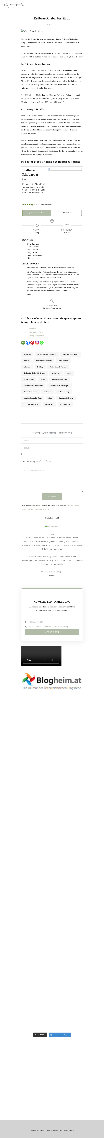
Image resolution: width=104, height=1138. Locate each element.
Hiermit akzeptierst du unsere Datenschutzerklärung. (49, 627)
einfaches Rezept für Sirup (47, 354)
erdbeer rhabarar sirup (44, 361)
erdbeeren (27, 367)
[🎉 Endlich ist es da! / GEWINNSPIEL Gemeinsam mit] (78, 965)
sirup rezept (49, 404)
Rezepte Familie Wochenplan (59, 386)
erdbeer (26, 361)
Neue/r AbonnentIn (35, 622)
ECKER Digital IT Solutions (66, 1130)
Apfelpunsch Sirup (36, 332)
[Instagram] (37, 343)
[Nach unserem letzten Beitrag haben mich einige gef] (78, 776)
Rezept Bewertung (28, 462)
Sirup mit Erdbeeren (66, 398)
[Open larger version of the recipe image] (65, 185)
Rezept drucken (38, 213)
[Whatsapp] (42, 343)
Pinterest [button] (68, 213)
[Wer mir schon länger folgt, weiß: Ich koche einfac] (26, 928)
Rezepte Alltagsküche (59, 379)
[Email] (23, 343)
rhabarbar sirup (63, 392)
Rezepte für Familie (30, 392)
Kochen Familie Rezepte (58, 367)
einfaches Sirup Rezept (71, 354)
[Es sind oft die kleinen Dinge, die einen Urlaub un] (78, 867)
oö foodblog (56, 373)
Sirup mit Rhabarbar (31, 404)
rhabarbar (47, 392)
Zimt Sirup (33, 329)
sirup (50, 398)
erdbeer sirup (63, 361)
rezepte (42, 379)
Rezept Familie (29, 379)
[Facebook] (28, 343)
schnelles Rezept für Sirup (33, 398)
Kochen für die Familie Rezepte (34, 373)
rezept (69, 373)
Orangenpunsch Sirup (37, 336)
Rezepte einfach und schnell (33, 386)
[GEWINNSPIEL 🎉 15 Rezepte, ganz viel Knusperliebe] (26, 762)
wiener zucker (65, 404)
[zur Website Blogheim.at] (52, 681)
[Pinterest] (32, 343)
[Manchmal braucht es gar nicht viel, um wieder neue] (26, 871)
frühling (40, 367)
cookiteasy (27, 354)
